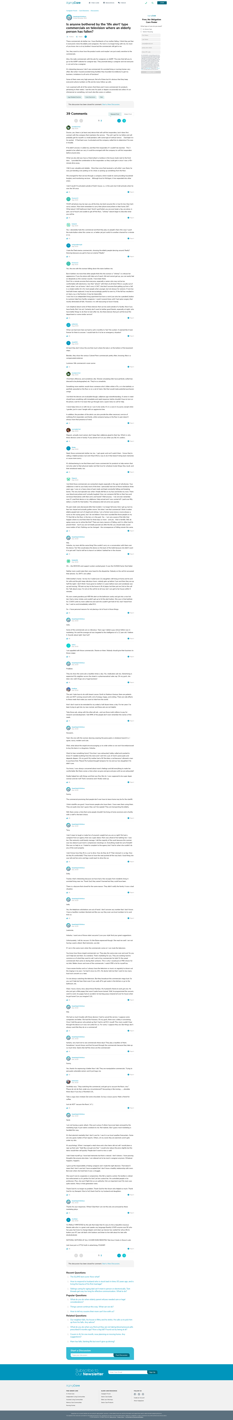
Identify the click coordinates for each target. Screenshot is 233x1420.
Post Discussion (121, 1355)
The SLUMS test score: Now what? (85, 1276)
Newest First (115, 114)
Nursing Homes (70, 1405)
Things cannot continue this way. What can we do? (91, 1306)
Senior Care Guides (106, 1397)
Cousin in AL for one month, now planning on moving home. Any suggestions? (97, 1335)
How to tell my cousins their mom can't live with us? (92, 1311)
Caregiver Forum (106, 1394)
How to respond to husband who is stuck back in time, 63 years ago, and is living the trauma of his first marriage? (102, 1282)
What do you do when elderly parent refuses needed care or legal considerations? (97, 1300)
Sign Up (152, 1372)
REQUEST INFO (151, 72)
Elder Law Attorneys (107, 1399)
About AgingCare (139, 1401)
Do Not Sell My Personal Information (134, 1417)
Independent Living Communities (75, 1397)
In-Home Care (147, 29)
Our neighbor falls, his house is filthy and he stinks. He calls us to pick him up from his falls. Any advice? (101, 1321)
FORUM (123, 3)
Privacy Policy (148, 68)
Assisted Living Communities (74, 1399)
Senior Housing (148, 32)
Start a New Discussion (110, 104)
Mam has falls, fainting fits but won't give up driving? (92, 1341)
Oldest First (128, 114)
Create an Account (139, 1398)
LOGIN (162, 3)
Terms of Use (113, 1417)
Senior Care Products (107, 1402)
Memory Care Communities (74, 1402)
